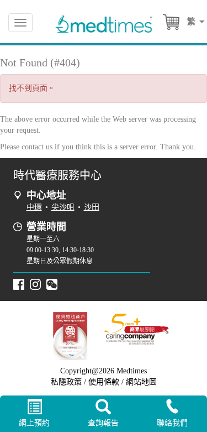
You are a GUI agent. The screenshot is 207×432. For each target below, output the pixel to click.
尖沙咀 (63, 207)
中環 (34, 207)
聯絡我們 (172, 423)
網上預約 (34, 423)
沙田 (91, 207)
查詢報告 (103, 423)
